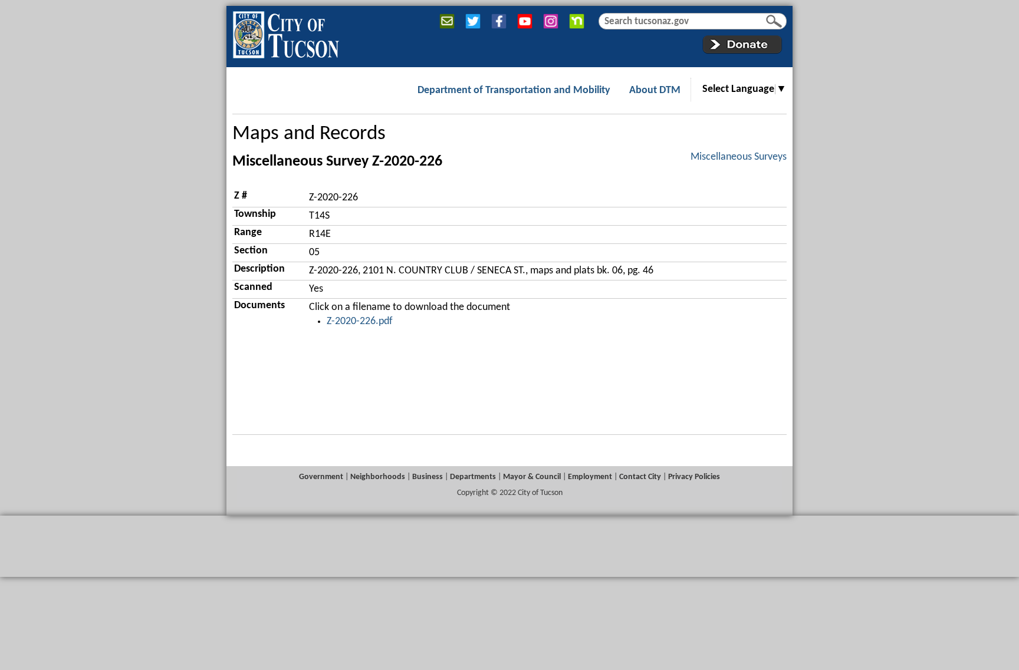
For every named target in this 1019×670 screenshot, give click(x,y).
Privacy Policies (694, 477)
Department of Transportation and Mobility (514, 90)
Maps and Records (309, 134)
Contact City (640, 477)
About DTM (655, 90)
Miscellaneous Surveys (739, 157)
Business (427, 477)
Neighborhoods (377, 477)
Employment (590, 477)
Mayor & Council (532, 477)
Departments (473, 477)
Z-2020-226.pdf (360, 321)
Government (321, 477)
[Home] (285, 32)
